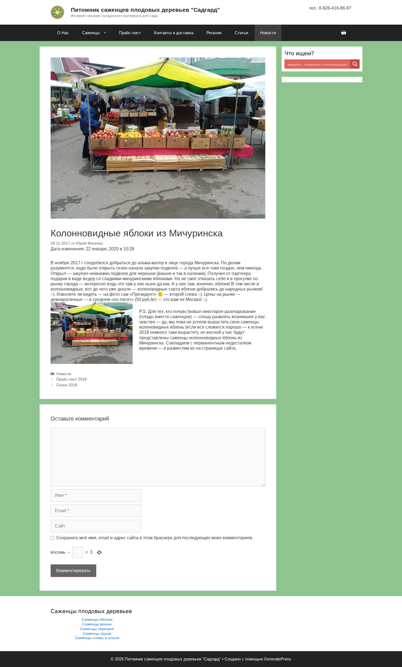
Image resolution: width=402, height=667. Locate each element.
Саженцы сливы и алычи (97, 638)
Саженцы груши (97, 633)
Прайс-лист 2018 (71, 379)
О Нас (63, 32)
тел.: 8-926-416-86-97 (330, 8)
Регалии (214, 32)
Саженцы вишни (97, 624)
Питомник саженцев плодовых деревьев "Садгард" (145, 10)
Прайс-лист (130, 32)
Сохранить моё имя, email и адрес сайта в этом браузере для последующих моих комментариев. (154, 537)
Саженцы (91, 32)
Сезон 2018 (66, 385)
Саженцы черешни (97, 629)
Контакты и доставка (173, 32)
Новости (268, 32)
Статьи (241, 32)
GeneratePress (277, 659)
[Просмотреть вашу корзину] (343, 33)
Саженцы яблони (97, 619)
